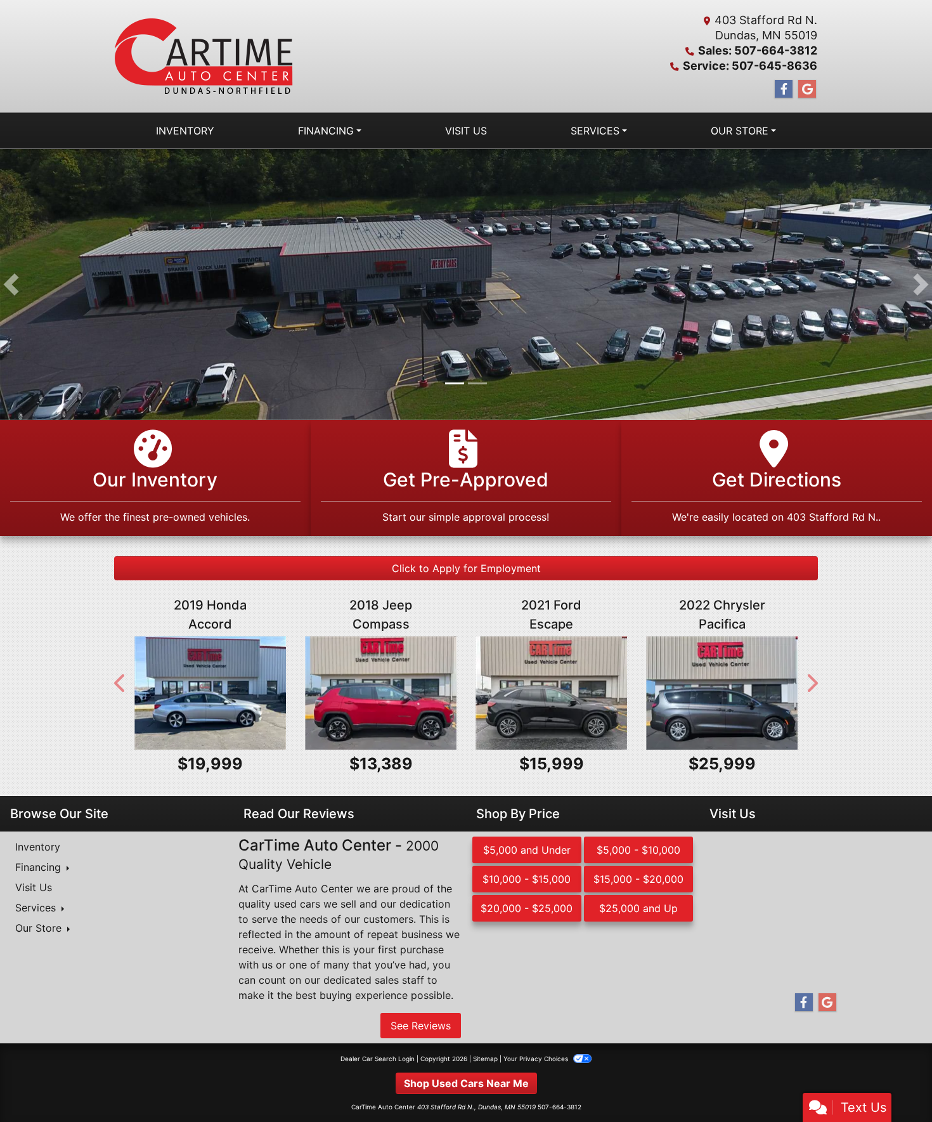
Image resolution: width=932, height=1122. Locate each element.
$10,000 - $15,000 (526, 881)
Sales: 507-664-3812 (757, 50)
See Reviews (421, 1027)
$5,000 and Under (527, 851)
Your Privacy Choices (536, 1060)
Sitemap (485, 1060)
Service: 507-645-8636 (750, 65)
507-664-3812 (559, 1108)
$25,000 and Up (638, 910)
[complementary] (894, 1084)
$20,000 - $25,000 (527, 910)
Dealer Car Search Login (377, 1060)
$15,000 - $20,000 (638, 881)
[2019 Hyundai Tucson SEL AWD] (210, 694)
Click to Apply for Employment (466, 569)
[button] (11, 285)
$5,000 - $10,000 (638, 851)
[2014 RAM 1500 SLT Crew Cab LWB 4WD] (722, 694)
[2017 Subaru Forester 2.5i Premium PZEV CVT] (551, 694)
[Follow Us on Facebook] (784, 89)
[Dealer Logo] (204, 56)
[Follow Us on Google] (807, 89)
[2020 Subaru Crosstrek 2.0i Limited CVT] (380, 694)
